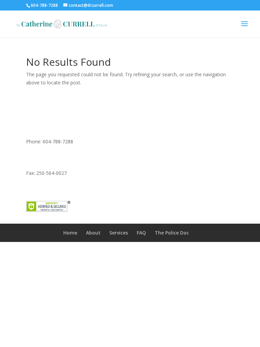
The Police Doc (172, 232)
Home (70, 232)
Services (118, 232)
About (93, 232)
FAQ (141, 232)
